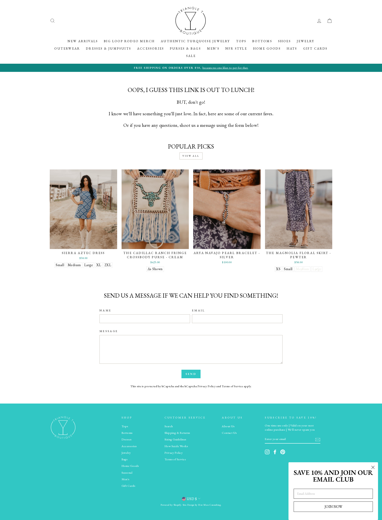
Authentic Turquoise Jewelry (195, 41)
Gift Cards (315, 48)
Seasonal (127, 473)
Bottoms (262, 41)
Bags (125, 459)
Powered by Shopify (171, 504)
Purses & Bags (185, 48)
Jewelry (305, 41)
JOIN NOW (333, 506)
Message (108, 331)
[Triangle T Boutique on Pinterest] (282, 452)
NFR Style (236, 48)
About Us (228, 426)
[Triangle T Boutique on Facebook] (275, 452)
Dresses (127, 439)
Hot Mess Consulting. (209, 504)
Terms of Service (232, 386)
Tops (241, 41)
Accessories (150, 48)
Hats (292, 48)
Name (105, 310)
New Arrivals (83, 41)
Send (191, 374)
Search (169, 426)
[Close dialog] (372, 467)
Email (198, 310)
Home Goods (267, 48)
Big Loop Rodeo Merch (129, 41)
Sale (191, 56)
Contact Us (229, 433)
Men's (213, 48)
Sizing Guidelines (175, 439)
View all (191, 155)
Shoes (284, 41)
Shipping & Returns (177, 433)
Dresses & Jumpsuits (108, 48)
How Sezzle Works (176, 446)
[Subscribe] (317, 439)
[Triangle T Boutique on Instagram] (267, 452)
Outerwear (67, 48)
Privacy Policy (207, 386)
